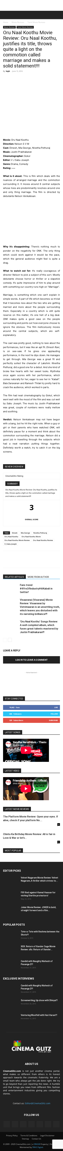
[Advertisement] (31, 5)
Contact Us (36, 1138)
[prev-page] (5, 640)
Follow (54, 714)
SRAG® (37, 1144)
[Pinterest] (20, 78)
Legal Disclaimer (47, 1135)
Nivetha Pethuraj (40, 533)
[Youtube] (56, 1124)
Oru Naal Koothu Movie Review (17, 540)
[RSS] (23, 1124)
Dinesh (14, 533)
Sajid (8, 71)
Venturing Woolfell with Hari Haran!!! (39, 1015)
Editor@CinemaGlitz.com (37, 1103)
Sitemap (25, 1138)
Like (56, 707)
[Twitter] (13, 78)
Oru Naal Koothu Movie (31, 536)
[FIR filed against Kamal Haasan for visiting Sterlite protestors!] (10, 896)
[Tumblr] (31, 1124)
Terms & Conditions (28, 1135)
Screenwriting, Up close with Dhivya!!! (39, 1000)
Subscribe (53, 720)
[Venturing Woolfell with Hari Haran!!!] (10, 1019)
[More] (34, 78)
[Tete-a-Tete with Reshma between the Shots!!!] (10, 935)
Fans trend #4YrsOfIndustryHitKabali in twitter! (36, 588)
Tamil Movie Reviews (36, 22)
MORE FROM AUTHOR (38, 577)
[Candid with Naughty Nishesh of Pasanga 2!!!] (10, 965)
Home (5, 22)
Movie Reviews (18, 22)
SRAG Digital (37, 1147)
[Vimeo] (48, 1124)
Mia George (25, 533)
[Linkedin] (15, 1124)
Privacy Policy (12, 1135)
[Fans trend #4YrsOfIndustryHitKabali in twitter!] (10, 588)
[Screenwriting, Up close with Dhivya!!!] (10, 1004)
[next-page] (10, 640)
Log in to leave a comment (31, 659)
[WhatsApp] (27, 78)
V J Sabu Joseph (10, 544)
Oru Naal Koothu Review (43, 540)
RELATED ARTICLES (14, 577)
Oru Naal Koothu (11, 536)
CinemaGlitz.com (12, 1071)
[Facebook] (6, 78)
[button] (5, 15)
